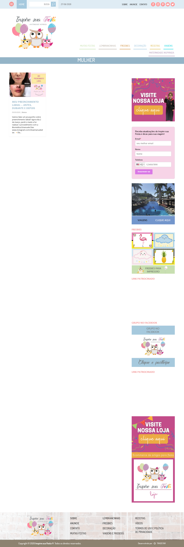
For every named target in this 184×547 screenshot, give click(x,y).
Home (22, 4)
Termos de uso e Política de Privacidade (149, 530)
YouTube (168, 4)
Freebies (125, 45)
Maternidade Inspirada (161, 52)
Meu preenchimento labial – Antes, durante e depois (25, 105)
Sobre (125, 4)
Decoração (140, 45)
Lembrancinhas (107, 45)
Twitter (172, 4)
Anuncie (133, 4)
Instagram (158, 4)
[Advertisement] (122, 26)
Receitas (155, 45)
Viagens (168, 45)
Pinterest (163, 4)
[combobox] (140, 164)
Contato (143, 4)
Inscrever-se (144, 171)
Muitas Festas (87, 45)
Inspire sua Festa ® (34, 31)
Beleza (24, 112)
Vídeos (139, 523)
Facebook (153, 4)
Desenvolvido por (152, 543)
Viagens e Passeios (113, 533)
